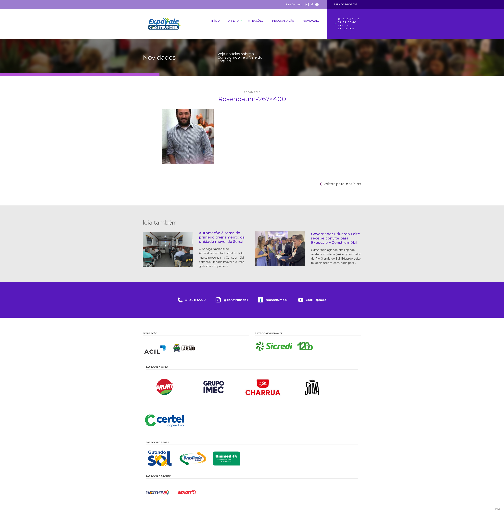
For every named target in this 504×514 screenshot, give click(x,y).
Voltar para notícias (342, 184)
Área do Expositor (345, 4)
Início (215, 20)
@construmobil (235, 300)
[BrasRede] (193, 458)
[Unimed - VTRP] (226, 458)
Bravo (497, 509)
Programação (283, 20)
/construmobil (277, 300)
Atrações (255, 20)
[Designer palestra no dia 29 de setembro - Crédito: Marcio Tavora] (188, 163)
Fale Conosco (294, 4)
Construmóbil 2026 (164, 24)
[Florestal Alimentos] (157, 492)
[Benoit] (187, 492)
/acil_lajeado (316, 300)
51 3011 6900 (195, 300)
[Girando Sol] (159, 458)
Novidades (311, 20)
